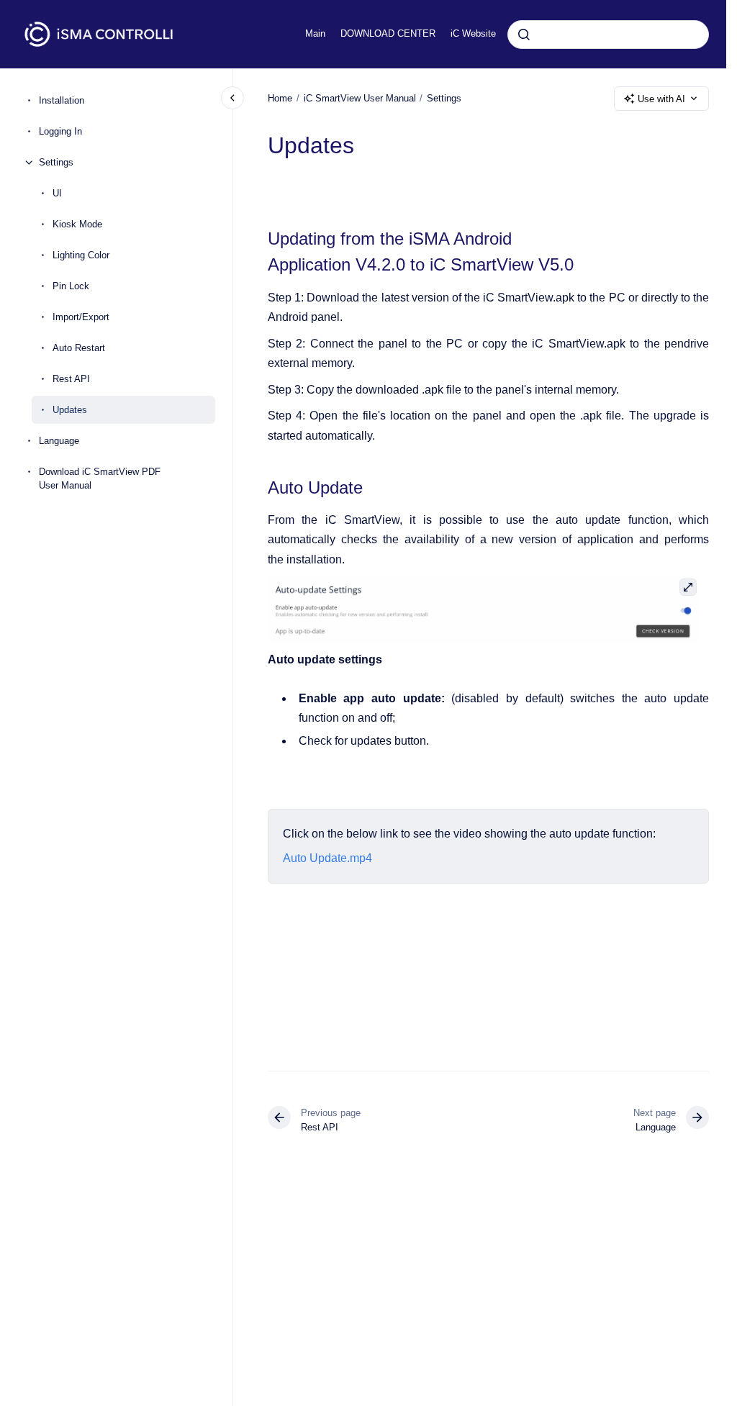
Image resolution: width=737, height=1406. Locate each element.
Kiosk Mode (77, 224)
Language (59, 440)
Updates (70, 409)
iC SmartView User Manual (360, 98)
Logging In (60, 131)
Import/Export (81, 317)
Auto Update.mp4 (327, 858)
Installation (61, 100)
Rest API (71, 378)
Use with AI (661, 99)
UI (57, 193)
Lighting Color (81, 255)
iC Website (473, 33)
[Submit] (523, 34)
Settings (56, 162)
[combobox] (608, 34)
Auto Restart (79, 348)
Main (315, 33)
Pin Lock (71, 286)
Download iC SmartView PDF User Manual (99, 478)
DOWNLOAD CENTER (387, 33)
